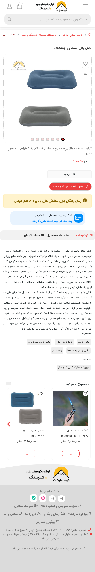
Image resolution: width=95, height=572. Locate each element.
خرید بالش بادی (64, 342)
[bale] (33, 498)
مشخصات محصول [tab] (58, 235)
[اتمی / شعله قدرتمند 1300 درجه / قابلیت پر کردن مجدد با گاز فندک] (70, 408)
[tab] (31, 235)
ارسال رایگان (52, 514)
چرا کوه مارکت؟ (78, 514)
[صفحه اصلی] (90, 35)
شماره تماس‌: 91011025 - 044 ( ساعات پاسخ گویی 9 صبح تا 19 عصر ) (46, 530)
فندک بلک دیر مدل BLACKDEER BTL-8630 (74, 433)
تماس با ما (11, 514)
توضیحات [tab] (82, 235)
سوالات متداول (24, 506)
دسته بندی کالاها (72, 35)
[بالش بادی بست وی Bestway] (47, 474)
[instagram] (52, 498)
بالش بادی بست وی (39, 342)
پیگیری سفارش (45, 522)
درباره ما (31, 514)
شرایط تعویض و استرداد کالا (59, 506)
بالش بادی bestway (78, 351)
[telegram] (61, 498)
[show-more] (71, 453)
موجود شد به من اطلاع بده (69, 186)
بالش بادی (83, 342)
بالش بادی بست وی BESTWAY (33, 433)
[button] (86, 424)
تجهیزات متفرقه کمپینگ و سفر (38, 35)
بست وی (57, 351)
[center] (9, 19)
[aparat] (43, 498)
